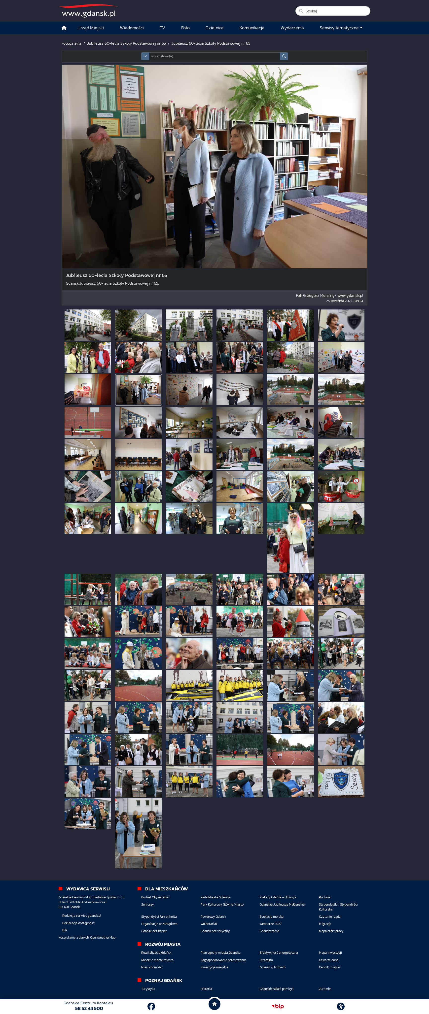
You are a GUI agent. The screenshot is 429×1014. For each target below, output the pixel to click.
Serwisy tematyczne (339, 28)
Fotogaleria (71, 43)
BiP (64, 930)
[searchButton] (284, 56)
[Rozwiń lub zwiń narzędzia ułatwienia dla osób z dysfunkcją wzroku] (340, 1006)
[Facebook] (151, 1006)
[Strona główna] (64, 28)
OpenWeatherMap (102, 937)
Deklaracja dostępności (78, 923)
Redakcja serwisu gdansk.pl (81, 915)
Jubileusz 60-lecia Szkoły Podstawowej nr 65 (126, 43)
